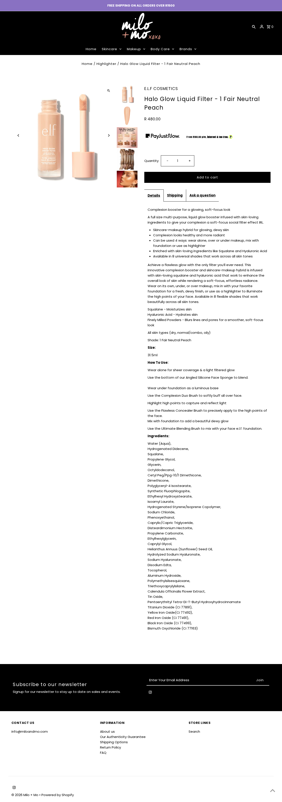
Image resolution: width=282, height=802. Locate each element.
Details (154, 195)
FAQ (103, 752)
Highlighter (106, 63)
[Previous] (19, 135)
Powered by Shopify (57, 795)
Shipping (175, 195)
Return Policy (110, 747)
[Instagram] (150, 693)
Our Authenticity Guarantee (123, 736)
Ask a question (202, 195)
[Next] (108, 135)
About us (107, 731)
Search (194, 731)
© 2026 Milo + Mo (25, 795)
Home (87, 63)
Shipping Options (114, 742)
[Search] (254, 26)
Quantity (151, 160)
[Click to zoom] (108, 90)
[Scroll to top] (273, 790)
